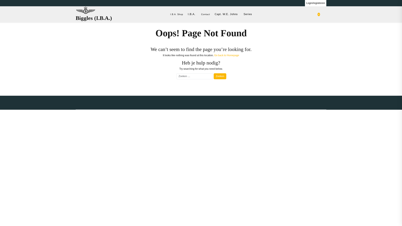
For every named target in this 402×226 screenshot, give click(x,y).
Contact (205, 14)
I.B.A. (191, 14)
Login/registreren (315, 3)
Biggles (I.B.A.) (94, 18)
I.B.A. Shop (176, 14)
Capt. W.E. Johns (226, 14)
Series (248, 14)
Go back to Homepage (226, 55)
